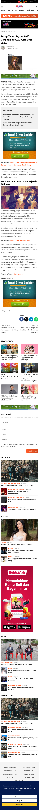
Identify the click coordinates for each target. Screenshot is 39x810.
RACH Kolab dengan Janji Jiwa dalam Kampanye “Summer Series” (9, 358)
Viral (18, 753)
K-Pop (2, 662)
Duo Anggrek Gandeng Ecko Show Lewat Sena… (21, 551)
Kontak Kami (28, 771)
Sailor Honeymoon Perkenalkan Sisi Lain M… (17, 664)
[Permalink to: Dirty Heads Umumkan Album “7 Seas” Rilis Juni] (19, 471)
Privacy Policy (29, 777)
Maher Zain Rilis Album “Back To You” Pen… (22, 501)
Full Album (4, 483)
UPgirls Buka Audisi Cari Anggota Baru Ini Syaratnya (29, 358)
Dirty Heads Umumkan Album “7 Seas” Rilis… (17, 485)
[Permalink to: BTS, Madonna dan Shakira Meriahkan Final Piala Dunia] (9, 368)
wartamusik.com (29, 768)
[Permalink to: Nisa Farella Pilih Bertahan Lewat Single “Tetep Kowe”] (19, 530)
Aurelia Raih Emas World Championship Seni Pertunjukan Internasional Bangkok (29, 378)
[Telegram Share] (31, 319)
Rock (18, 483)
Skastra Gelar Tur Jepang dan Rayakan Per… (22, 747)
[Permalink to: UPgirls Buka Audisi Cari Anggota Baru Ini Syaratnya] (29, 349)
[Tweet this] (26, 319)
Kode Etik (10, 777)
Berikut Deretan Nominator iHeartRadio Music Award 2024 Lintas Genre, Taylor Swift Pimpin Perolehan (18, 117)
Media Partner (29, 774)
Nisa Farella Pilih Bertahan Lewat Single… (16, 544)
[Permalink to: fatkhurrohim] (3, 47)
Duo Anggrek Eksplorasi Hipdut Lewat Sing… (22, 560)
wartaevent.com (10, 768)
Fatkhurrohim (19, 274)
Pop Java (3, 542)
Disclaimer (19, 781)
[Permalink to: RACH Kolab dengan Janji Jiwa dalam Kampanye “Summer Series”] (9, 349)
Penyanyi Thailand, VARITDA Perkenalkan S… (18, 492)
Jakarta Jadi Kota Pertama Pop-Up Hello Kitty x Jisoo (29, 398)
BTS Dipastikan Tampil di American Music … (21, 688)
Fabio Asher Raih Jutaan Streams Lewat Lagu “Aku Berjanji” (9, 398)
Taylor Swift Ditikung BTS (20, 240)
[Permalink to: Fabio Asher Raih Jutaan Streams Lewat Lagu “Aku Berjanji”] (9, 389)
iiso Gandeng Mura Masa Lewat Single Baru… (22, 671)
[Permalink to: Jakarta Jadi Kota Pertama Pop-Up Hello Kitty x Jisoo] (29, 389)
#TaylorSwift (6, 311)
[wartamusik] (19, 6)
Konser (10, 744)
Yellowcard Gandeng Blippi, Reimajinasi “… (22, 739)
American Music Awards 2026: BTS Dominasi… (20, 680)
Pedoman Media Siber (9, 774)
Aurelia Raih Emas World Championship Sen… (22, 756)
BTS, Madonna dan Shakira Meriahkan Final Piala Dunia (9, 377)
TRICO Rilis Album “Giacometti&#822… (22, 509)
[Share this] (21, 319)
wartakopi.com (10, 771)
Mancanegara (12, 483)
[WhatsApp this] (36, 319)
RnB (17, 507)
